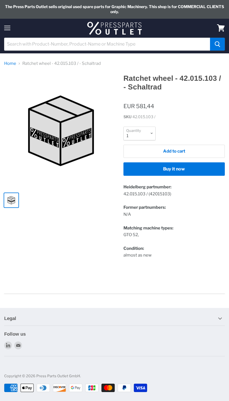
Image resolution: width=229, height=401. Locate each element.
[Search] (217, 44)
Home (10, 63)
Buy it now (174, 169)
